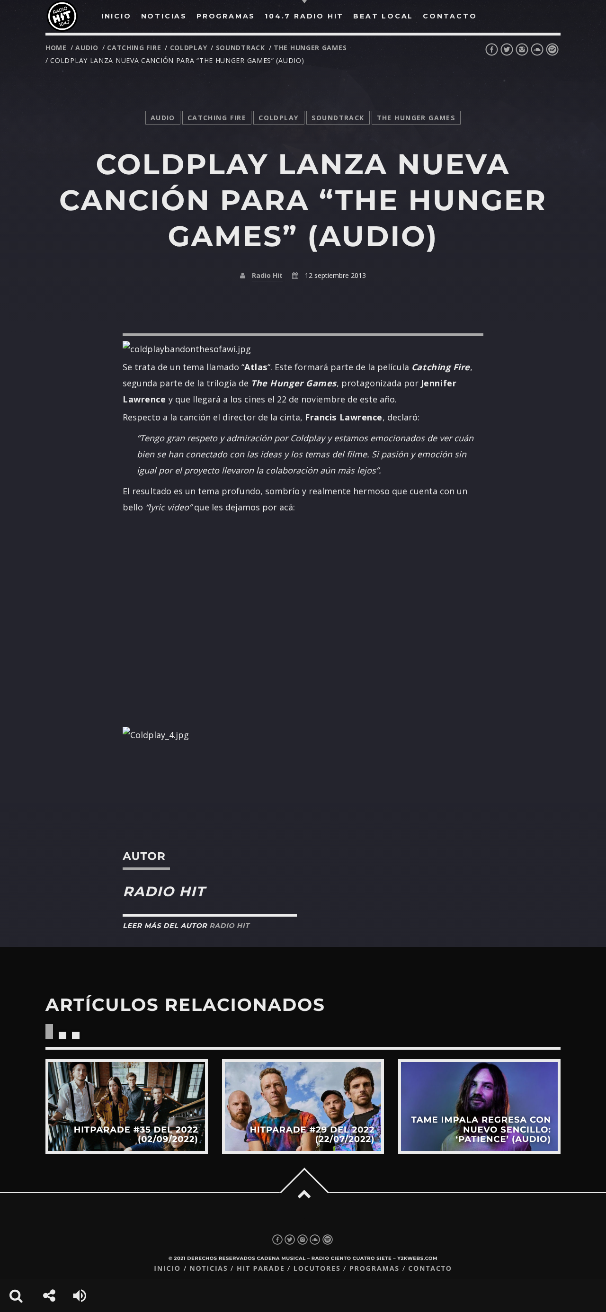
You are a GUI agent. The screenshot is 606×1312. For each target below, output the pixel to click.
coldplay (188, 47)
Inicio (167, 1268)
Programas (374, 1268)
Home (56, 47)
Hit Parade (261, 1268)
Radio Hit (267, 275)
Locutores (317, 1268)
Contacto (430, 1268)
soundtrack (240, 47)
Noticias (208, 1268)
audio (86, 47)
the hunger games (310, 47)
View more (126, 1106)
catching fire (134, 47)
